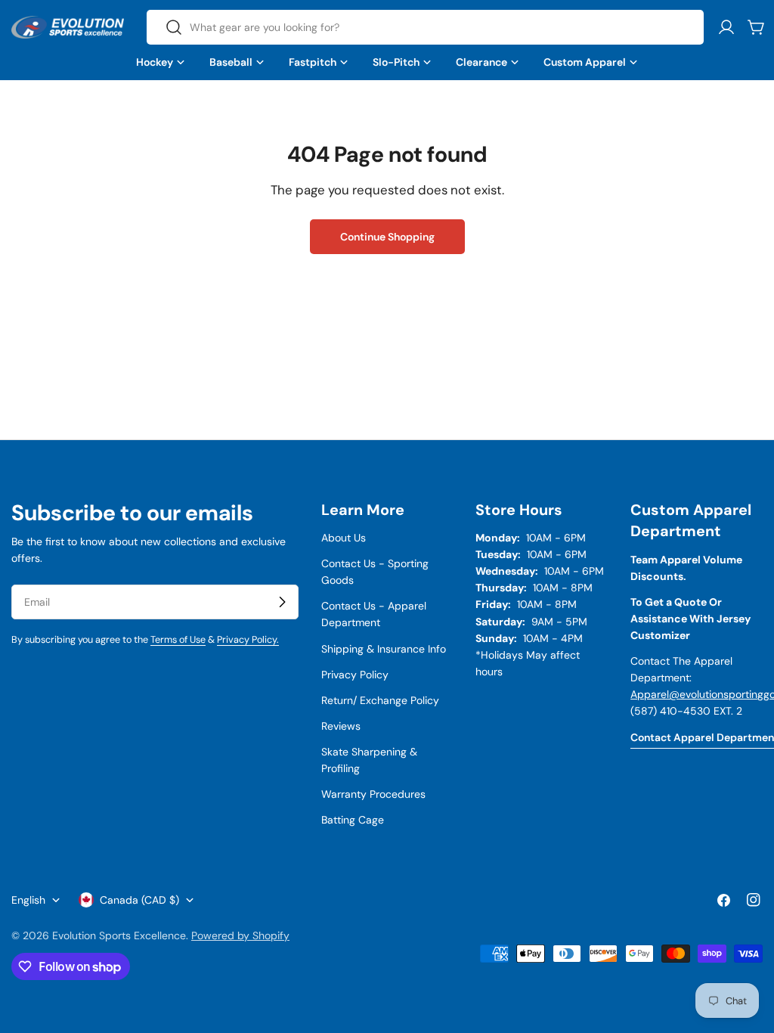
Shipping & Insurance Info (383, 649)
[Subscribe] (282, 602)
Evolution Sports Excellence (119, 935)
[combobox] (425, 27)
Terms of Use (178, 640)
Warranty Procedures (373, 794)
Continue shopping (387, 237)
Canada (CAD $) (139, 900)
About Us (343, 537)
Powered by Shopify (240, 935)
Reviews (341, 726)
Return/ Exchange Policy (380, 700)
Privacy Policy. (248, 640)
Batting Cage (352, 820)
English (28, 900)
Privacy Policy (355, 674)
